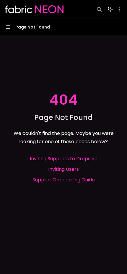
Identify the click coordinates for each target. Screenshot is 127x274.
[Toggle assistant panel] (110, 9)
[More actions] (119, 9)
